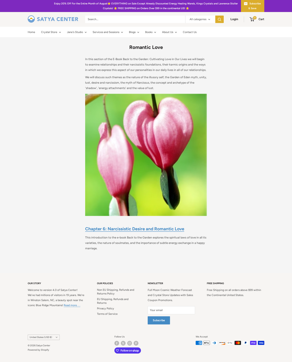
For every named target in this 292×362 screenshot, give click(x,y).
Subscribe (159, 320)
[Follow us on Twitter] (123, 343)
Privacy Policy (105, 308)
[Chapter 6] (146, 93)
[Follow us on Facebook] (116, 343)
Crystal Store (49, 32)
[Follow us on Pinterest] (136, 343)
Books (148, 32)
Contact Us (190, 32)
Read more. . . (72, 305)
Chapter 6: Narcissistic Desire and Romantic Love (134, 229)
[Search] (219, 19)
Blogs (132, 32)
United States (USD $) (41, 337)
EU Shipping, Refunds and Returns (112, 301)
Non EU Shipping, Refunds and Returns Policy (115, 291)
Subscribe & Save (254, 6)
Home (31, 32)
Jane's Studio (75, 32)
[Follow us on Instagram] (129, 343)
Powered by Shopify (38, 349)
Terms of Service (107, 313)
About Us (167, 32)
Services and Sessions (106, 32)
